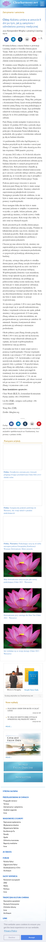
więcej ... (9, 726)
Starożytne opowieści (11, 901)
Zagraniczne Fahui (10, 864)
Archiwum (7, 871)
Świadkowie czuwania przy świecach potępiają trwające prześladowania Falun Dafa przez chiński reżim (22, 474)
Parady (6, 834)
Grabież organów (10, 810)
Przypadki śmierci (10, 801)
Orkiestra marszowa (11, 840)
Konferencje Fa (9, 831)
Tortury (6, 804)
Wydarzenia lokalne (11, 825)
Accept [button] (32, 937)
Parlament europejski (11, 880)
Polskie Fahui (8, 861)
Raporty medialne (10, 843)
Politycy (6, 889)
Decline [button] (12, 937)
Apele (5, 837)
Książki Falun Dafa (31, 690)
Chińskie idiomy (9, 907)
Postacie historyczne (11, 904)
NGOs (5, 886)
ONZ (5, 883)
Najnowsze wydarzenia (12, 822)
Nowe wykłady (12, 702)
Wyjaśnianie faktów (11, 828)
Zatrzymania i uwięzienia (13, 807)
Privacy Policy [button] (10, 931)
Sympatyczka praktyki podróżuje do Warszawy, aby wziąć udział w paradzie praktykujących (20, 510)
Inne (5, 813)
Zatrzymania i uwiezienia (13, 12)
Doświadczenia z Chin (11, 867)
